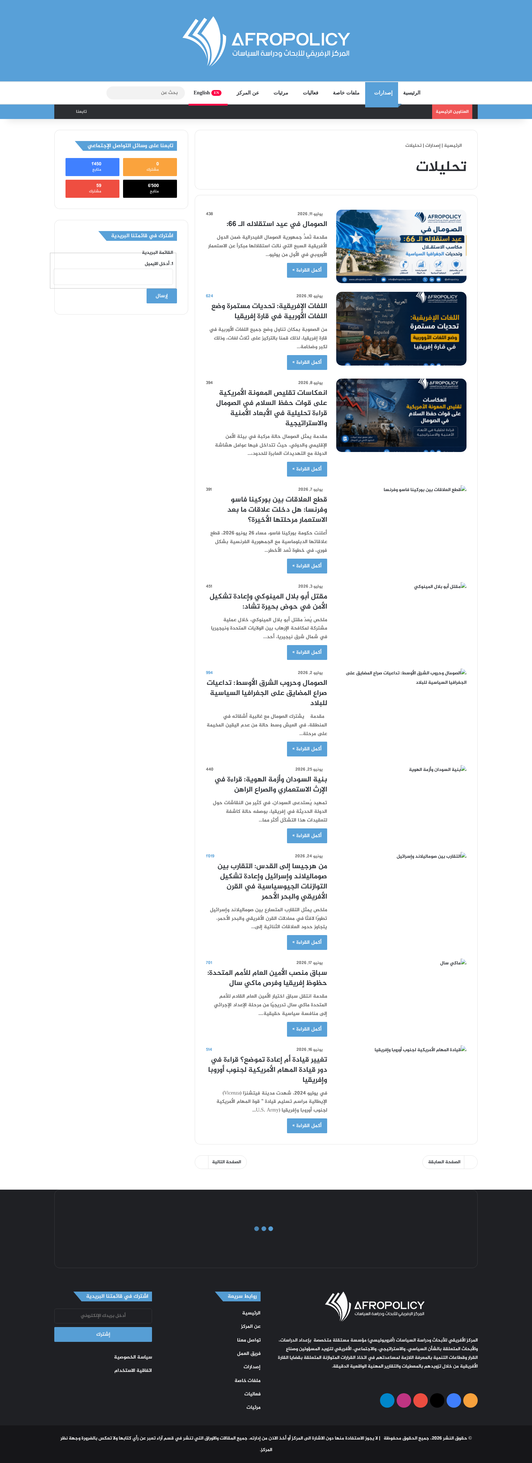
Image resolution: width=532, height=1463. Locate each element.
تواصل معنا (249, 1340)
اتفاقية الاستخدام (133, 1371)
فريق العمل (249, 1354)
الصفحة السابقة (444, 1162)
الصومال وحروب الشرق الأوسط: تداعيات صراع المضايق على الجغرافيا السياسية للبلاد (267, 693)
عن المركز (248, 92)
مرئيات (281, 92)
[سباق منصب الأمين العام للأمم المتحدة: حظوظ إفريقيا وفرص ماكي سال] (401, 995)
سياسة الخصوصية (133, 1357)
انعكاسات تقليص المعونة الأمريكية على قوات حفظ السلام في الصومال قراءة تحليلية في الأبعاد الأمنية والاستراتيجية (271, 408)
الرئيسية (412, 92)
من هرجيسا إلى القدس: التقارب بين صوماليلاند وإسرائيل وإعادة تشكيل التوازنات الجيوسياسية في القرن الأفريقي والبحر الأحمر (272, 882)
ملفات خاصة (346, 92)
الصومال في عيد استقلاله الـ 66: (277, 224)
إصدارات (383, 92)
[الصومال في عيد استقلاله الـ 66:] (401, 246)
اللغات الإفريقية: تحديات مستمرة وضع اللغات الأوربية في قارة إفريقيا (269, 311)
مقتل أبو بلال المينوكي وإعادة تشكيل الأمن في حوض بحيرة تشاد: (268, 602)
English (206, 92)
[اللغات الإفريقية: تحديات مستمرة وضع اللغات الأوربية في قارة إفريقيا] (401, 328)
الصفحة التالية (226, 1162)
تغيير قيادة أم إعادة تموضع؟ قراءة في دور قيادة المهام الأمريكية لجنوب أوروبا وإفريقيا (267, 1070)
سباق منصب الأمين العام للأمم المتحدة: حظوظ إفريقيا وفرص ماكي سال (267, 978)
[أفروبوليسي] (266, 41)
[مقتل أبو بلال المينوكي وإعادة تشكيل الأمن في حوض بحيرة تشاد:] (401, 619)
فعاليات (310, 92)
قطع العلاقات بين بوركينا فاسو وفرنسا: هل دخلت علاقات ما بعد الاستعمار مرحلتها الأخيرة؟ (277, 510)
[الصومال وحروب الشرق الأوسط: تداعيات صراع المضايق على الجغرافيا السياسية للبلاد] (401, 705)
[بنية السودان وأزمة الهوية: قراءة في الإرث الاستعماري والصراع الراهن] (401, 802)
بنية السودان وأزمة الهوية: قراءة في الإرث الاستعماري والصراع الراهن (270, 785)
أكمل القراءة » (307, 270)
